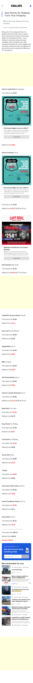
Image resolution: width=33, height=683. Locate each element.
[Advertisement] (16, 69)
